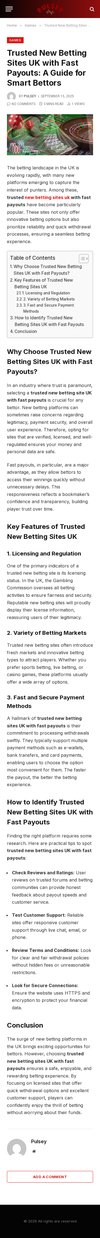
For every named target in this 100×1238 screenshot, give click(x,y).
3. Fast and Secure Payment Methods (48, 308)
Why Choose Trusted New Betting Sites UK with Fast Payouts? (48, 270)
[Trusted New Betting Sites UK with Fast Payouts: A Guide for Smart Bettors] (50, 134)
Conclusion (25, 331)
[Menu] (9, 9)
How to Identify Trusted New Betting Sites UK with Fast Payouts (49, 321)
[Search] (91, 9)
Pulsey (30, 96)
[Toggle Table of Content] (81, 258)
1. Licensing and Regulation (46, 293)
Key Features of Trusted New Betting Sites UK (43, 283)
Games (15, 40)
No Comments (24, 104)
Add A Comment (50, 1177)
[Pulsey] (50, 9)
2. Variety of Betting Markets (49, 299)
